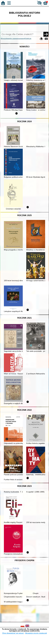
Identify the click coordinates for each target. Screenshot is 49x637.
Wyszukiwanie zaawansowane (13, 38)
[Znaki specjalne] (46, 38)
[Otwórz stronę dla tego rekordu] (14, 65)
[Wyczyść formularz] (41, 38)
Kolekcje (28, 38)
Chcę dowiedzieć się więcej (13, 633)
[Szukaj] (45, 34)
